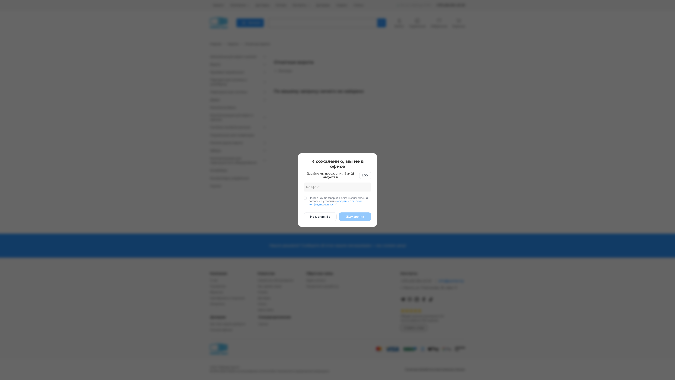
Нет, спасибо (320, 216)
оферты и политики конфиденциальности (335, 203)
